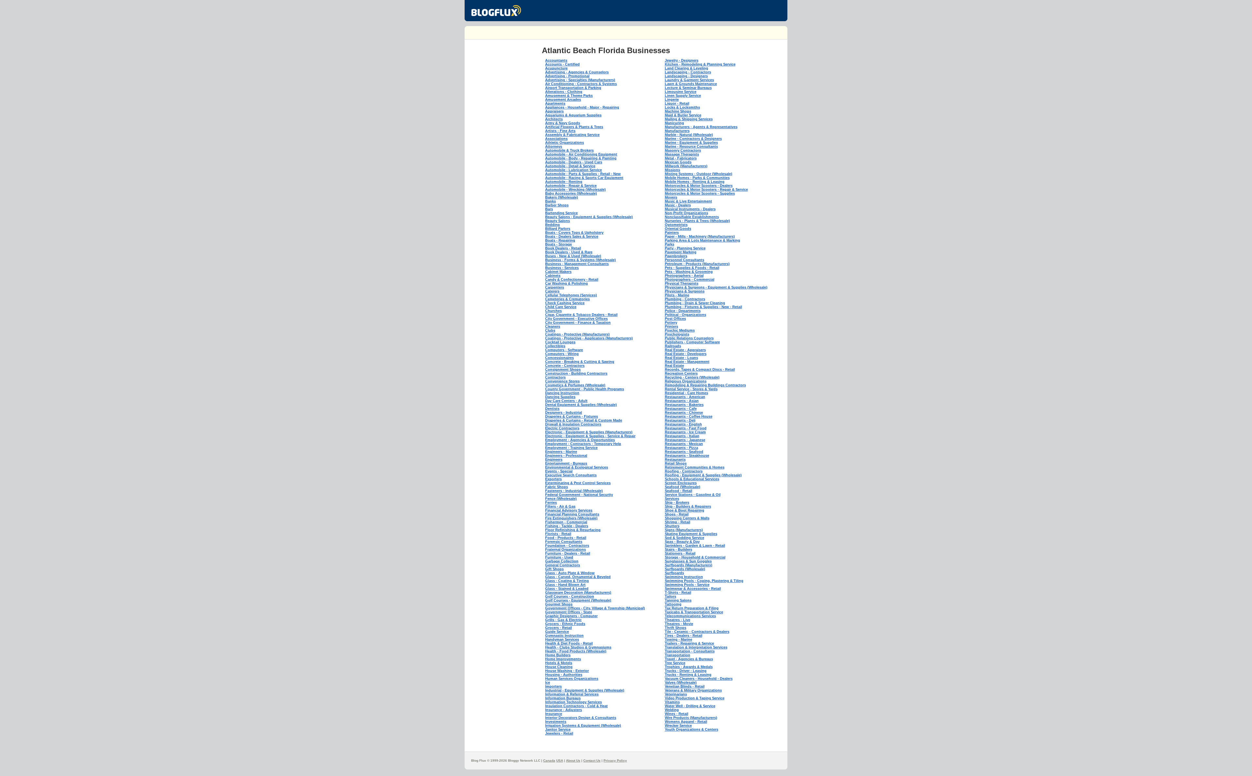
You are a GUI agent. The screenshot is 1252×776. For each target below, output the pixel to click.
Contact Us (592, 760)
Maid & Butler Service (683, 115)
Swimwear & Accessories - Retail (693, 588)
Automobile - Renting (563, 182)
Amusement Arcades (563, 99)
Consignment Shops (563, 369)
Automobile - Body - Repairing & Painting (581, 158)
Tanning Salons (678, 600)
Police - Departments (683, 311)
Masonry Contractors (683, 150)
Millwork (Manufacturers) (686, 166)
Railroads (673, 346)
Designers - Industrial (563, 412)
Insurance (553, 714)
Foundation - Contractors (567, 545)
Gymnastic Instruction (564, 635)
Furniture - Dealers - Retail (567, 553)
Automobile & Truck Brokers (569, 150)
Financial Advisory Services (568, 510)
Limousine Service (680, 92)
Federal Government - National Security (579, 495)
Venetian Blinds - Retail (685, 686)
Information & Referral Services (572, 694)
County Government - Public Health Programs (584, 389)
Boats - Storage (558, 244)
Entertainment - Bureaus (566, 463)
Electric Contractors (562, 428)
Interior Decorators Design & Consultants (580, 718)
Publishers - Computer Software (692, 342)
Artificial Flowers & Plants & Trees (574, 127)
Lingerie (672, 99)
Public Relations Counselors (689, 338)
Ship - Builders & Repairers (688, 506)
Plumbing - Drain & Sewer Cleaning (695, 303)
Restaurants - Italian (682, 436)
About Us (573, 760)
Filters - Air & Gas (560, 506)
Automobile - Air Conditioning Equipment (581, 154)
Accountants (556, 60)
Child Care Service (560, 307)
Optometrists (676, 225)
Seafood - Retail (678, 491)
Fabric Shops (556, 487)
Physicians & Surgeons (685, 291)
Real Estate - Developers (686, 354)
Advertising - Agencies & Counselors (577, 72)
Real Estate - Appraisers (685, 350)
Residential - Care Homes (686, 393)
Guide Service (557, 632)
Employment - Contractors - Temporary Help (583, 444)
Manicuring (674, 123)
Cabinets (552, 275)
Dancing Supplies (560, 397)
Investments (555, 722)
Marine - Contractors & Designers (693, 139)
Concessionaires (559, 358)
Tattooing (673, 604)
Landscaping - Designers (686, 76)
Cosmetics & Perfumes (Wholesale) (575, 385)
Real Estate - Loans (681, 358)
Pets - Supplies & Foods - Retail (692, 268)
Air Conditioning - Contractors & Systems (581, 84)
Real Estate (674, 365)
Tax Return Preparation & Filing (692, 608)
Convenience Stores (562, 381)
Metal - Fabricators (681, 158)
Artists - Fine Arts (560, 131)
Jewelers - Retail (559, 733)
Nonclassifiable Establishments (692, 217)
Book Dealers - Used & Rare (568, 252)
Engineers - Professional (566, 455)
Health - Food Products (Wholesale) (575, 651)
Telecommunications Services (690, 616)
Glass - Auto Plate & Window (570, 573)
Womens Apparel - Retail (686, 722)
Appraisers (554, 111)
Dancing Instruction (562, 393)
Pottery (671, 322)
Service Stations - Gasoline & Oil (693, 495)
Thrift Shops (675, 628)
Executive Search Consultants (571, 475)
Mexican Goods (678, 162)
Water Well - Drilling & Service (690, 706)
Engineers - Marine (561, 452)
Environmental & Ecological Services (576, 467)
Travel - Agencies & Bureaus (689, 659)
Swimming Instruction (684, 577)
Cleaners (552, 326)
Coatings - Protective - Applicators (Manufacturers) (589, 338)
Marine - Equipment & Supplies (691, 142)
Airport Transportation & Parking (573, 88)
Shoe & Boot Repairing (684, 510)
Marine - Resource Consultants (691, 146)
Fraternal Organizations (565, 549)
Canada (549, 760)
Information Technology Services (573, 702)
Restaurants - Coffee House (688, 416)
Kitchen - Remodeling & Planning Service (700, 64)
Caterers (552, 291)
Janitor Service (558, 729)
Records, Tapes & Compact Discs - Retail (700, 369)
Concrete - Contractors (565, 365)
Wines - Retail (676, 714)
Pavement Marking (680, 252)
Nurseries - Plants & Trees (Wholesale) (697, 221)
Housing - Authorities (563, 675)
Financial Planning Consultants (572, 514)
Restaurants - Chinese (684, 412)
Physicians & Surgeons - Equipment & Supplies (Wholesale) (716, 287)
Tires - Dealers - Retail (683, 635)
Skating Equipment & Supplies (691, 534)
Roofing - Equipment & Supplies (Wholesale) (703, 475)
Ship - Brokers (677, 502)
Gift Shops (554, 569)
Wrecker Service (678, 725)
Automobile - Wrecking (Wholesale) (575, 189)
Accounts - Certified (562, 64)
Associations (556, 139)
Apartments (555, 103)
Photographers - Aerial (684, 275)
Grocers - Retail (558, 628)
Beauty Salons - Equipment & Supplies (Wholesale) (589, 217)
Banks (550, 201)
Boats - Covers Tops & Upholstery (574, 232)
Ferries (551, 502)
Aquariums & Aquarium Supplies (573, 115)
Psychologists (677, 334)
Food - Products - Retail (565, 538)
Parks (669, 244)
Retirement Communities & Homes (694, 467)
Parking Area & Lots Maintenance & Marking (702, 240)
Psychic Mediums (680, 330)
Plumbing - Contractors (685, 299)
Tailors (670, 596)
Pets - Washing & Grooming (689, 272)
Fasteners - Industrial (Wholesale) (574, 491)
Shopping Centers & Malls (687, 518)
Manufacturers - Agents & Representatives (701, 127)
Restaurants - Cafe (681, 408)
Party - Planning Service (685, 248)
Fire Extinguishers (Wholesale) (571, 518)
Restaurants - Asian (682, 401)
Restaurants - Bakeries (684, 405)
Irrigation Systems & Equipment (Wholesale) (583, 725)
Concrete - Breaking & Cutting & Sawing (579, 362)
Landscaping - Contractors (688, 72)
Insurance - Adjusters (563, 710)
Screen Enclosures (681, 483)
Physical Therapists (681, 283)
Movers (671, 197)
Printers (671, 326)
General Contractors (562, 565)
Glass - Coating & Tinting (567, 581)
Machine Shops (678, 111)
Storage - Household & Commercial (695, 557)
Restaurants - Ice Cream (685, 432)
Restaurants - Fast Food (686, 428)
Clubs (550, 330)
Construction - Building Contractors (576, 373)
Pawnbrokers (676, 256)
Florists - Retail (558, 534)
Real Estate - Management (687, 362)
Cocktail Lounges (560, 342)
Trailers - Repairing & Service (689, 643)
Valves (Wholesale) (681, 682)
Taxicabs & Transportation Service (694, 612)
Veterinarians (676, 694)
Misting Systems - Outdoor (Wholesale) (698, 174)
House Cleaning (559, 667)
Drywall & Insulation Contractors (573, 424)
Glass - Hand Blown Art (565, 585)
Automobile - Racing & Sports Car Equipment (584, 178)
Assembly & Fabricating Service (572, 135)
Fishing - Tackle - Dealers (566, 526)
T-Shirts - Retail (678, 592)
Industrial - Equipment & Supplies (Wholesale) (584, 690)
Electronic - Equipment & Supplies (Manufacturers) (589, 432)
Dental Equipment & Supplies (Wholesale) (581, 405)
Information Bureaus (563, 698)
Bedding (552, 225)
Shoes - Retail (677, 514)
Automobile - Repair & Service (571, 185)
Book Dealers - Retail (563, 248)
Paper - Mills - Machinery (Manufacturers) (700, 236)
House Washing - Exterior (567, 671)
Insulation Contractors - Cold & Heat (576, 706)
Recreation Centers (681, 373)
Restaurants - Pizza (681, 448)
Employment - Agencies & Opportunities (580, 440)
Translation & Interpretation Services (696, 647)
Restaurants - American (685, 397)
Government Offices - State (568, 612)
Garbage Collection (561, 561)
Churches (553, 311)
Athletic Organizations (564, 142)
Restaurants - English (683, 424)
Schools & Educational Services (692, 479)
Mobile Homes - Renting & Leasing (694, 182)
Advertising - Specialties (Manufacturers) (580, 80)
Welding (672, 710)
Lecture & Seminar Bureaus (688, 88)
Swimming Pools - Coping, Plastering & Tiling (704, 581)
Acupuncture (556, 68)
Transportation (677, 655)
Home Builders (558, 655)
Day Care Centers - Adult (566, 401)
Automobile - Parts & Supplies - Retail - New (583, 174)
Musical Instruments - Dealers (690, 209)
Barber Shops (557, 205)
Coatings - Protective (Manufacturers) (577, 334)
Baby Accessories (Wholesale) (571, 193)
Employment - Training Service (571, 448)
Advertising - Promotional (567, 76)
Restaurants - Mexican (684, 444)
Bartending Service (561, 213)
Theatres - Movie (679, 624)
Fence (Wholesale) (561, 498)
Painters (672, 232)
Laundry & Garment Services (689, 80)
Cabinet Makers (558, 272)
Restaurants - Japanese (685, 440)
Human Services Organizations (571, 678)
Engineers (553, 459)
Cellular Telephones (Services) (571, 295)
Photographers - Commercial (689, 279)
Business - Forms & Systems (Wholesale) (580, 260)
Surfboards (674, 573)
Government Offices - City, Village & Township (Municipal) (595, 608)
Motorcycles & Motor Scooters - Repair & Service (706, 189)
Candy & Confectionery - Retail (571, 279)
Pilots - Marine (677, 295)
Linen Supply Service (683, 95)
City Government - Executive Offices (576, 319)
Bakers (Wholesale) (561, 197)
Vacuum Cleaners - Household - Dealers (699, 678)
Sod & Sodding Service (684, 538)
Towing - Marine (678, 639)
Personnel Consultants (684, 260)
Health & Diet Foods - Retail (569, 643)
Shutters (672, 526)
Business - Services (562, 268)
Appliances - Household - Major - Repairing (582, 107)
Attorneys (553, 146)
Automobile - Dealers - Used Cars (573, 162)
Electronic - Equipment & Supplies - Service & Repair (590, 436)
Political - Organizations (685, 315)
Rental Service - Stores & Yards (691, 389)
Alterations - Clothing (563, 92)
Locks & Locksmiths (682, 107)
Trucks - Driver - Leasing (686, 671)
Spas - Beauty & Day (682, 542)
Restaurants (675, 459)
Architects (554, 119)
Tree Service (675, 663)
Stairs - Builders (678, 549)
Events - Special (559, 471)
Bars (549, 209)
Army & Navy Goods (562, 123)
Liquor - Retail (677, 103)
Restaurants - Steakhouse (687, 455)
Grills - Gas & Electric (563, 620)
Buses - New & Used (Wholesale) (573, 256)
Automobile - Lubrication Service (573, 170)
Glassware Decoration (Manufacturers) (578, 592)
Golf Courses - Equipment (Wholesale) (578, 600)
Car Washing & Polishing (566, 283)
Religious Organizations (686, 381)
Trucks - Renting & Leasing (688, 675)
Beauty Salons (557, 221)
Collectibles (555, 346)
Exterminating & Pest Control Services (578, 483)
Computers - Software (564, 350)
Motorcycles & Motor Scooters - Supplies (700, 193)
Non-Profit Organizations (686, 213)
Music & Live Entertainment (688, 201)
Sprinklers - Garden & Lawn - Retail (695, 545)
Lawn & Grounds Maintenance (691, 84)
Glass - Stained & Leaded (567, 588)
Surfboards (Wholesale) (685, 569)
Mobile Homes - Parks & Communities (697, 178)
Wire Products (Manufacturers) (691, 718)
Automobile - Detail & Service (570, 166)
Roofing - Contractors (684, 471)
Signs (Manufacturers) (684, 530)
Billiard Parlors (557, 229)
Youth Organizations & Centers (691, 729)
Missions (672, 170)
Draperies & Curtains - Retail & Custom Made (583, 420)
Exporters (553, 479)
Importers (553, 686)
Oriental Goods (678, 229)
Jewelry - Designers (681, 60)
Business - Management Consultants (577, 264)
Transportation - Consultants (690, 651)
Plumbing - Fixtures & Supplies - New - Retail (703, 307)
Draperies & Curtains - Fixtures (571, 416)
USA (559, 760)
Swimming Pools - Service (687, 585)
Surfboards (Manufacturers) (688, 565)
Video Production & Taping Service (694, 698)
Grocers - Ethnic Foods (565, 624)
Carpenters (554, 287)
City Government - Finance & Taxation (578, 322)
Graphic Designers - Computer (571, 616)
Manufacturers (677, 131)
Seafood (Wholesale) (682, 487)
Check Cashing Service (565, 303)
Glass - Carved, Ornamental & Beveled (578, 577)
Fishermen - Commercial (566, 522)
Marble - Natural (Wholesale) (689, 135)
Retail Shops (676, 463)
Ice (547, 682)
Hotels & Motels (558, 663)
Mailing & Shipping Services (689, 119)
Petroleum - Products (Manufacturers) (697, 264)
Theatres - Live (677, 620)
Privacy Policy (615, 760)
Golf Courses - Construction (569, 596)
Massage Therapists (682, 154)
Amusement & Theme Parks (569, 95)
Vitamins (672, 702)
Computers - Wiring (562, 354)
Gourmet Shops (559, 604)
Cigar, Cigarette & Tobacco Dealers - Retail (581, 315)
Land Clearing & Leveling (686, 68)
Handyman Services (562, 639)
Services (672, 498)
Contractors (555, 377)
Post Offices (675, 319)
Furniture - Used (559, 557)
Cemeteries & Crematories (567, 299)
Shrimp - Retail (677, 522)
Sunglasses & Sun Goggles (688, 561)
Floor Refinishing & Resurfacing (573, 530)
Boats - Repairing (560, 240)
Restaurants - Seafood (684, 452)
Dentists (552, 408)
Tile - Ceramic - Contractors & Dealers (697, 632)
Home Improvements (563, 659)
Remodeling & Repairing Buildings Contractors (705, 385)
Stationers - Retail (680, 553)
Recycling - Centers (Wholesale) (692, 377)
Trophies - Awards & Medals (689, 667)
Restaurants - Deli (680, 420)
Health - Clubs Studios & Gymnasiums (578, 647)
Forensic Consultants (563, 542)
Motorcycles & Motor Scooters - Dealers (699, 185)
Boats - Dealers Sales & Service (571, 236)
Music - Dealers (678, 205)
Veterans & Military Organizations (693, 690)
